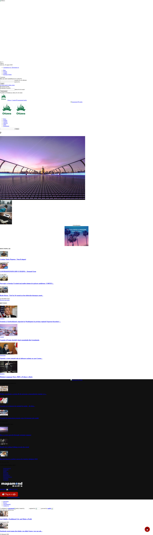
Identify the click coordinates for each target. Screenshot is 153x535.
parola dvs (17, 82)
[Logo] (7, 116)
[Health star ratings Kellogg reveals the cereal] (4, 444)
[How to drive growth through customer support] (4, 432)
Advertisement (7, 504)
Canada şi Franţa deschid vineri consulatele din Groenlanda (19, 340)
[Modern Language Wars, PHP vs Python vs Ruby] (8, 372)
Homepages (6, 126)
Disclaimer (6, 501)
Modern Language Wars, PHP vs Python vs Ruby (16, 377)
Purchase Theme (7, 74)
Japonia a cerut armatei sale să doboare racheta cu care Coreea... (21, 358)
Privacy (5, 503)
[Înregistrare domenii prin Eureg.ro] (38, 508)
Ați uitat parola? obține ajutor (7, 85)
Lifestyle (5, 123)
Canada (2, 337)
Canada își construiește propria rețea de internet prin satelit (19, 418)
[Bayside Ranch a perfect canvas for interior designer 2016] (4, 456)
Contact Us (6, 505)
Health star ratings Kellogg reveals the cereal (14, 447)
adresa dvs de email (20, 89)
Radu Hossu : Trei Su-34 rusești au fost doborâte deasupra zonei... (21, 295)
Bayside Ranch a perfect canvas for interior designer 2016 (19, 459)
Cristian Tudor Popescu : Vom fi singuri (13, 259)
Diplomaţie (3, 355)
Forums (5, 71)
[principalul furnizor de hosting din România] (27, 508)
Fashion (5, 120)
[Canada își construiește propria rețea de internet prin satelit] (4, 415)
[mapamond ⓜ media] (76, 102)
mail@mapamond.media (13, 497)
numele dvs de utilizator (21, 80)
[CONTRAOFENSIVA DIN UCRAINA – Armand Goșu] (4, 268)
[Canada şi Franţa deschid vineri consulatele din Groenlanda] (8, 335)
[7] (42, 199)
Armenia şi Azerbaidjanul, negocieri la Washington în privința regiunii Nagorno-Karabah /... (30, 321)
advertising (8, 489)
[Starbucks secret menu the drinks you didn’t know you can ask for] (4, 528)
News (4, 119)
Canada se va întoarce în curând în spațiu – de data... (17, 406)
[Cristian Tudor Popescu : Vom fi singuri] (4, 256)
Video (4, 124)
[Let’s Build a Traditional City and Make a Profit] (4, 516)
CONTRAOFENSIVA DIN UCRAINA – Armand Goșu (18, 271)
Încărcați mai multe (5, 300)
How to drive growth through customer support (15, 435)
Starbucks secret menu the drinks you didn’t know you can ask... (21, 531)
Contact (5, 73)
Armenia (2, 318)
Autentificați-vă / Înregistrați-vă (11, 67)
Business (2, 373)
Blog (4, 70)
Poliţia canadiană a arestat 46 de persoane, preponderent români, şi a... (23, 394)
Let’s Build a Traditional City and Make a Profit (16, 519)
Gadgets (5, 121)
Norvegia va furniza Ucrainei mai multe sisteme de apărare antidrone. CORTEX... (27, 283)
